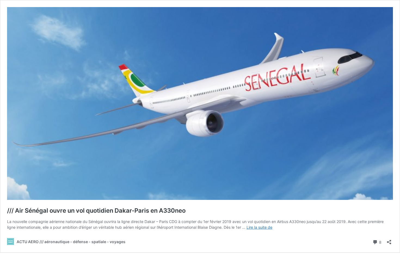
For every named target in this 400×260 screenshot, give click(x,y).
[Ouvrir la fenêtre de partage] (389, 240)
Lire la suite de (259, 227)
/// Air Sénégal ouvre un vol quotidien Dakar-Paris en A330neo (96, 210)
